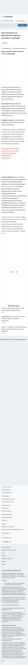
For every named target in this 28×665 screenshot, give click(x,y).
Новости (4, 561)
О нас (3, 552)
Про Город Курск (5, 496)
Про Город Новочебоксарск (8, 501)
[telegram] (16, 272)
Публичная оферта (6, 533)
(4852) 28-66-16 (15, 583)
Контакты (4, 555)
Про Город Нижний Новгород (8, 499)
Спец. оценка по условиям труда (9, 625)
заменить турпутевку (8, 186)
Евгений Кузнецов (19, 48)
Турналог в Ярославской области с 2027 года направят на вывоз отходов (12, 310)
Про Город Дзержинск (6, 486)
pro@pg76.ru (22, 583)
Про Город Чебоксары (6, 511)
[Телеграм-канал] (7, 541)
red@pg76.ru (19, 584)
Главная (3, 564)
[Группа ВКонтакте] (3, 541)
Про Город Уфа (5, 508)
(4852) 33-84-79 (12, 584)
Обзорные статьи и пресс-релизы (9, 550)
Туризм (4, 43)
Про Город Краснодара (7, 517)
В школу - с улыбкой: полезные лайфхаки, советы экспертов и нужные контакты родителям (13, 330)
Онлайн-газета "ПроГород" (8, 526)
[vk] (11, 272)
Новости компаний (6, 547)
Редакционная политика (7, 558)
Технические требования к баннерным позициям (12, 529)
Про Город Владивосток (7, 514)
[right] (26, 21)
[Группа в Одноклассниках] (5, 541)
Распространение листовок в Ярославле (10, 605)
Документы (4, 523)
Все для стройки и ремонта (7, 21)
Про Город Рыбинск (6, 505)
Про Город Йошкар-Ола (7, 492)
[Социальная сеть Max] (10, 541)
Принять (22, 25)
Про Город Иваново (6, 489)
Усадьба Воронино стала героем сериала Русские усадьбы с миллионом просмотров (13, 319)
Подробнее (10, 636)
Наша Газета (4, 520)
